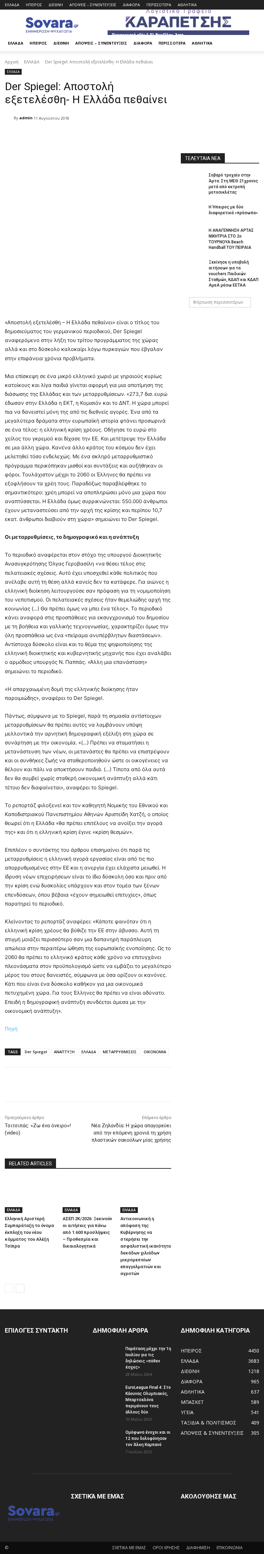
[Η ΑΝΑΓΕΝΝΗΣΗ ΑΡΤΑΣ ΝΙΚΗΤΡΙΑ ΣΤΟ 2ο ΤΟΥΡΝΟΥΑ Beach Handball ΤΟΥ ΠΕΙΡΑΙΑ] (192, 236)
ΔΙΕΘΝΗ (55, 4)
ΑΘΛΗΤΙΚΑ (187, 4)
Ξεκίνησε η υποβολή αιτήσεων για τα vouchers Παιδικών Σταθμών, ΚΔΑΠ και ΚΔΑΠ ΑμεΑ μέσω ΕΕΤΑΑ (233, 274)
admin (26, 117)
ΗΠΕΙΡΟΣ (34, 4)
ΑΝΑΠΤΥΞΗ (64, 1051)
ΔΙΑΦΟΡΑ (131, 4)
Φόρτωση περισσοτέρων (218, 302)
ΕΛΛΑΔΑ (12, 4)
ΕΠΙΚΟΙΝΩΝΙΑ (230, 1548)
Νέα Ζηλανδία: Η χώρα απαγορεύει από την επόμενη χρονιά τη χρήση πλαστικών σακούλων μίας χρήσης (131, 1132)
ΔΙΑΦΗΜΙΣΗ (198, 1548)
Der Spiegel (36, 1051)
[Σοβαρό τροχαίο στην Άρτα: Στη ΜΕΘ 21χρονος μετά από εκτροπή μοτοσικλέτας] (192, 180)
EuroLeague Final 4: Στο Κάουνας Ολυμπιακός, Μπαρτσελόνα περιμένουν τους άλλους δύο (148, 1400)
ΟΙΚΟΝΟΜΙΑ (155, 1051)
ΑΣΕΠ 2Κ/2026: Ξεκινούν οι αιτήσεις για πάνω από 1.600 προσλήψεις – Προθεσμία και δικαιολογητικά (87, 1232)
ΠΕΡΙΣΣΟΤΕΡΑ (158, 4)
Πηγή (11, 1028)
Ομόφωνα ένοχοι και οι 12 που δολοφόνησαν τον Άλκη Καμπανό (147, 1438)
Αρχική (12, 62)
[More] (181, 1084)
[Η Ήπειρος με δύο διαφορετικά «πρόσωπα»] (192, 212)
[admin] (9, 117)
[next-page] (20, 1288)
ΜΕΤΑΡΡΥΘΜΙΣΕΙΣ (120, 1051)
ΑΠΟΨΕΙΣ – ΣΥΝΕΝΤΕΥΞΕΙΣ (92, 4)
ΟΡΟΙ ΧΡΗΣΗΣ (166, 1548)
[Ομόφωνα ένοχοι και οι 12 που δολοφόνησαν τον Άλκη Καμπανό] (106, 1438)
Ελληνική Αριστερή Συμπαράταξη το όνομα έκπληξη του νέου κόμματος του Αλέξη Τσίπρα (29, 1232)
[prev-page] (9, 1288)
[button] (251, 43)
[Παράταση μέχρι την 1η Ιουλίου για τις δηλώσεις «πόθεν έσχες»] (106, 1355)
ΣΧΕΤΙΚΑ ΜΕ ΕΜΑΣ (129, 1548)
